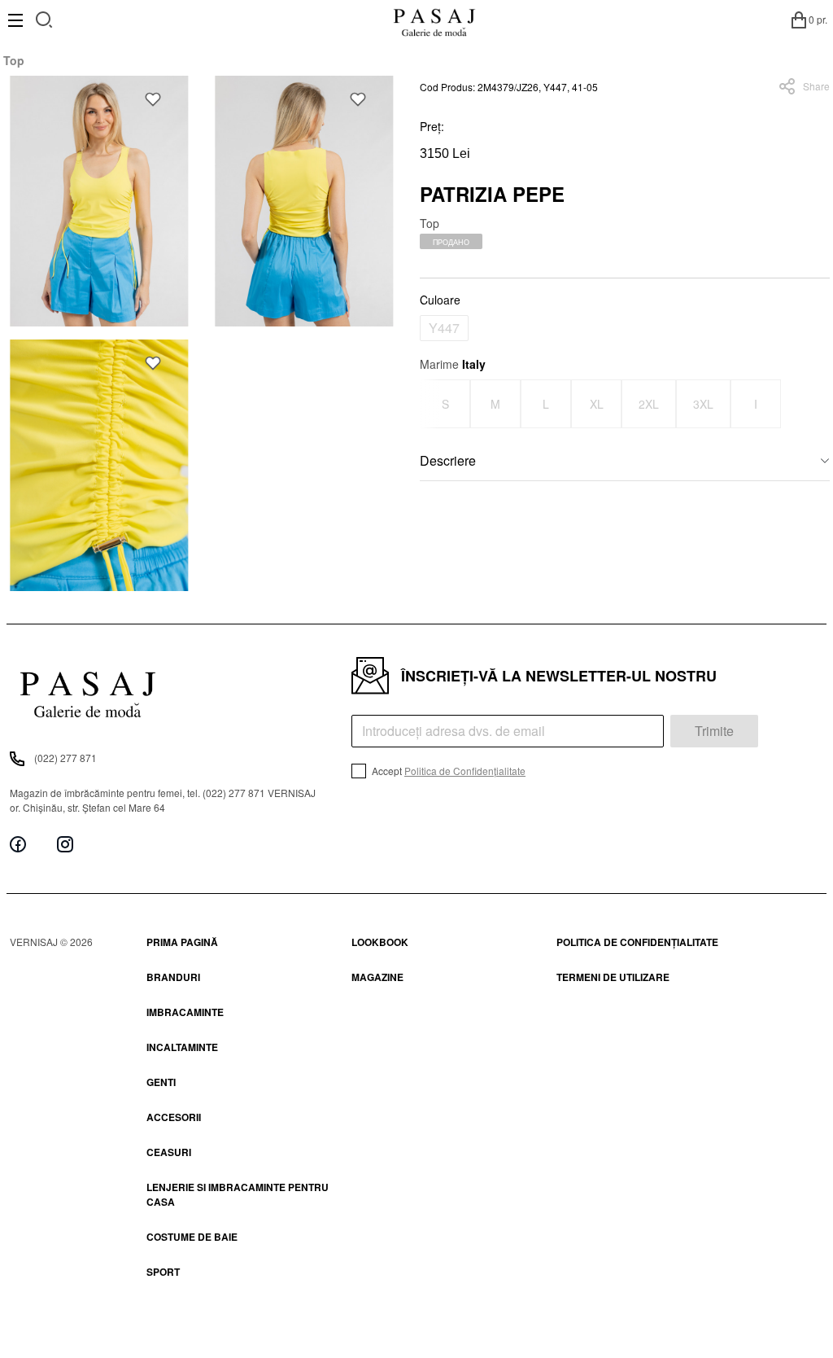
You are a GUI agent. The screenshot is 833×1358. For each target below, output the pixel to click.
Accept (447, 771)
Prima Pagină (182, 942)
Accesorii (173, 1117)
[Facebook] (18, 843)
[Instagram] (65, 843)
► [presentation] (820, 403)
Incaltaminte (182, 1047)
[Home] (434, 19)
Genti (161, 1082)
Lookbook (379, 942)
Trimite (714, 730)
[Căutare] (44, 17)
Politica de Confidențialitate (465, 771)
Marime (453, 364)
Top (13, 60)
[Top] (99, 201)
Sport (163, 1271)
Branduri (173, 977)
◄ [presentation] (430, 403)
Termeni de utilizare (612, 977)
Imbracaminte (185, 1012)
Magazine (377, 977)
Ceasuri (168, 1152)
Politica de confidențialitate (637, 942)
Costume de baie (192, 1236)
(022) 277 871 (65, 757)
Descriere (448, 460)
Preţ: (432, 126)
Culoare (440, 299)
